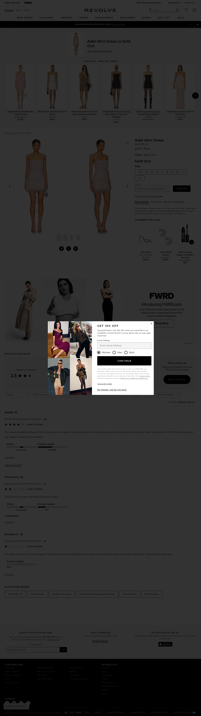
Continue (124, 361)
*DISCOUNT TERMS (104, 384)
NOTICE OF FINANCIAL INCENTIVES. (134, 378)
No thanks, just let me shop (112, 389)
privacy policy (145, 376)
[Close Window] (151, 323)
